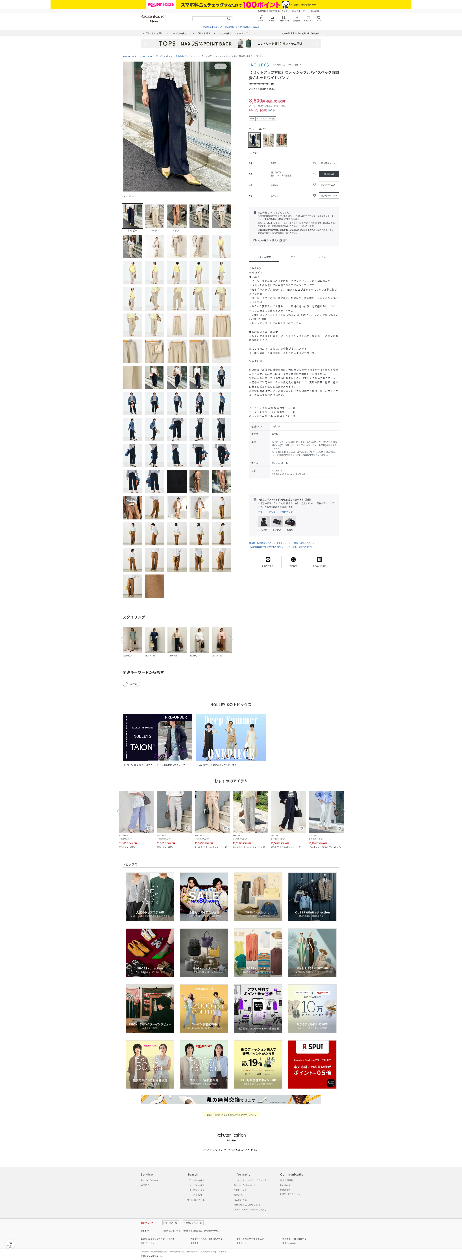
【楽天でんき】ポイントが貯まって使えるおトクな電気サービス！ (192, 1230)
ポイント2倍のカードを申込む (250, 1238)
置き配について (283, 542)
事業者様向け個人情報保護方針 (184, 1251)
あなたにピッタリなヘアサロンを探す (158, 1238)
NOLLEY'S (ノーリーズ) (152, 56)
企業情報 (145, 1251)
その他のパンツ (183, 56)
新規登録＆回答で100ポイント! (273, 11)
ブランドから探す (196, 1180)
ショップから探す (196, 1185)
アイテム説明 (264, 256)
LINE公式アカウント (290, 1194)
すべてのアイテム (196, 1199)
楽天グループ (298, 11)
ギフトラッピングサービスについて (275, 512)
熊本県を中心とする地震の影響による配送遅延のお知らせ (231, 27)
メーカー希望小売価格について (298, 547)
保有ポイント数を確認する (294, 1238)
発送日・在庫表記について (261, 542)
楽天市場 (315, 11)
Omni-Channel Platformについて (250, 1209)
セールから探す (194, 1195)
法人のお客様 (240, 1199)
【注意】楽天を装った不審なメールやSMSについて (231, 1114)
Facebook (285, 1185)
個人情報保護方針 (159, 1251)
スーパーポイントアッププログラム (251, 1180)
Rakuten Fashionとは (244, 1185)
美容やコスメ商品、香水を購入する (206, 1238)
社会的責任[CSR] (208, 1251)
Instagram (285, 1189)
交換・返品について (303, 542)
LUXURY (145, 1184)
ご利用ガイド (240, 1190)
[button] (177, 127)
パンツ (169, 56)
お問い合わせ (240, 1195)
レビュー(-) (324, 256)
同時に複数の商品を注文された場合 (265, 547)
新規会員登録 (286, 1180)
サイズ (294, 256)
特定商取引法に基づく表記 (247, 1204)
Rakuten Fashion (130, 56)
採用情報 (222, 1251)
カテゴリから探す (196, 1190)
